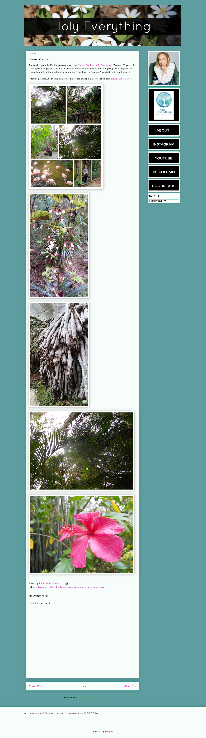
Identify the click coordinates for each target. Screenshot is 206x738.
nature (80, 587)
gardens (72, 587)
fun (65, 587)
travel (102, 587)
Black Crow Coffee (122, 78)
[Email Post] (66, 583)
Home (83, 686)
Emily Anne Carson (49, 583)
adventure (42, 587)
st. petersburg (91, 587)
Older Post (130, 686)
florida (58, 587)
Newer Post (35, 686)
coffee (51, 587)
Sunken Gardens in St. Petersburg (94, 65)
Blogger (109, 731)
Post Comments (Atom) (89, 697)
